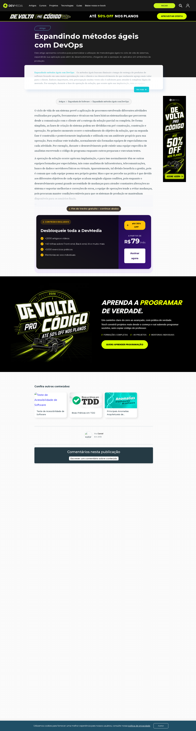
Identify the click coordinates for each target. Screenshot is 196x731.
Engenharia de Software (79, 101)
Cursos (42, 5)
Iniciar (164, 6)
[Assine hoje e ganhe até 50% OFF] (174, 139)
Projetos (53, 5)
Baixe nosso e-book (95, 5)
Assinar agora (134, 256)
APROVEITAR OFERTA (172, 16)
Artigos (62, 101)
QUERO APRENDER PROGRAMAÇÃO (124, 344)
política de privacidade (139, 726)
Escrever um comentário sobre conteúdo (93, 458)
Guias (79, 5)
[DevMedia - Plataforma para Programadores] (14, 5)
